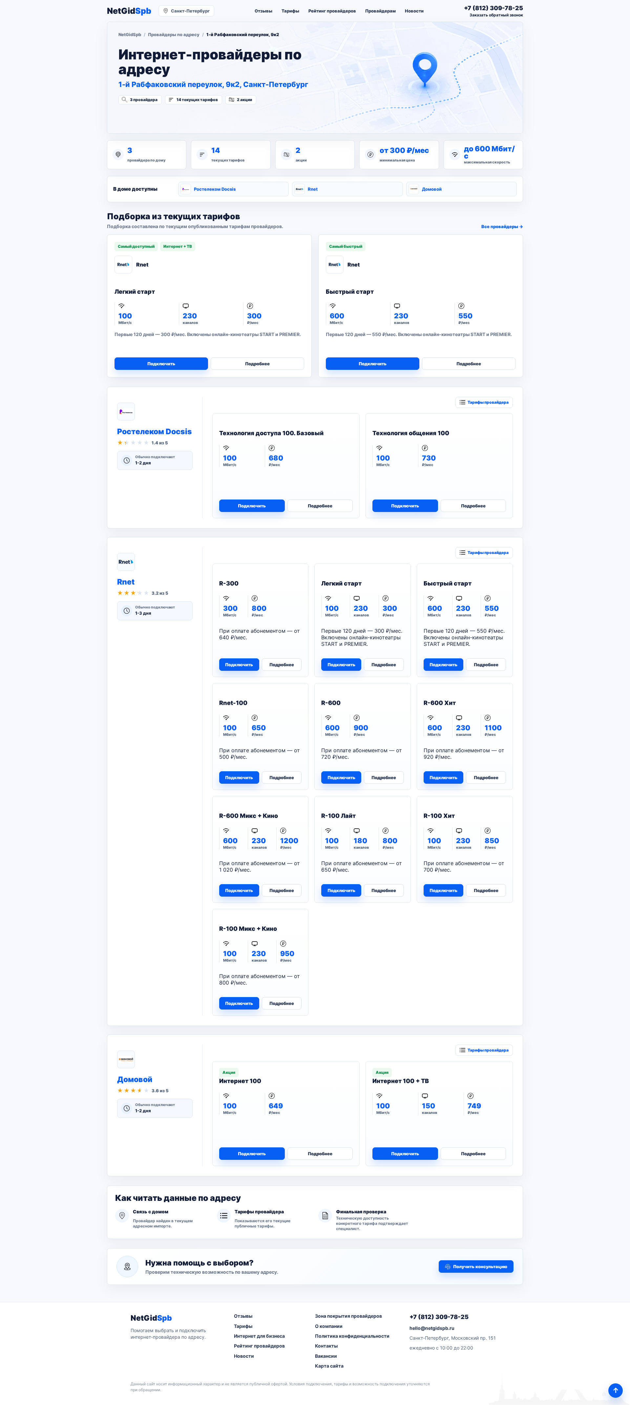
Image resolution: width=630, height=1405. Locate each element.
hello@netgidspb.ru (432, 1328)
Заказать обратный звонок (496, 14)
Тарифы (290, 10)
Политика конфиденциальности (352, 1336)
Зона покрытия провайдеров (348, 1316)
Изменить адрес (151, 117)
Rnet (313, 189)
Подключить (161, 363)
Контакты (326, 1346)
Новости (414, 10)
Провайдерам (380, 10)
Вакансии (326, 1356)
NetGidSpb (129, 34)
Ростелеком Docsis (215, 189)
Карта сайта (329, 1366)
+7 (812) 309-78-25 (439, 1316)
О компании (329, 1326)
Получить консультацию (480, 1266)
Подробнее (257, 363)
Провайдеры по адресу (174, 34)
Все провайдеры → (502, 226)
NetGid (129, 11)
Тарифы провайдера (488, 402)
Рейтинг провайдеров (332, 10)
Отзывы (263, 10)
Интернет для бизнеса (259, 1336)
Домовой (432, 189)
